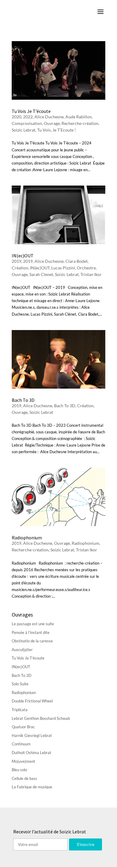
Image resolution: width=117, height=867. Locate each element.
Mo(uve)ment (23, 761)
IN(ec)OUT (23, 256)
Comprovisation (27, 123)
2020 (16, 116)
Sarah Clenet (41, 274)
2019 (16, 261)
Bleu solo (19, 769)
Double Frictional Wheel (32, 701)
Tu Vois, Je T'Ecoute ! (56, 129)
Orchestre (86, 267)
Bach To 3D (23, 400)
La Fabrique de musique (32, 786)
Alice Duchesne (49, 116)
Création (20, 267)
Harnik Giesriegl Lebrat (32, 735)
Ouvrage (52, 123)
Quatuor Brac (23, 726)
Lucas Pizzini (63, 267)
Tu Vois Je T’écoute (31, 111)
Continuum (21, 743)
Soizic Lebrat (23, 129)
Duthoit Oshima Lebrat (31, 752)
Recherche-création (80, 123)
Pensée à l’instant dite (31, 632)
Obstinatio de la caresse (32, 640)
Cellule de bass (24, 778)
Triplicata (20, 709)
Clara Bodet (76, 261)
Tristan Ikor (91, 274)
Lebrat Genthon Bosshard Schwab (41, 718)
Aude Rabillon (78, 116)
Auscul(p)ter (22, 649)
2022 (28, 116)
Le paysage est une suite (33, 623)
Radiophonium (27, 538)
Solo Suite (20, 683)
